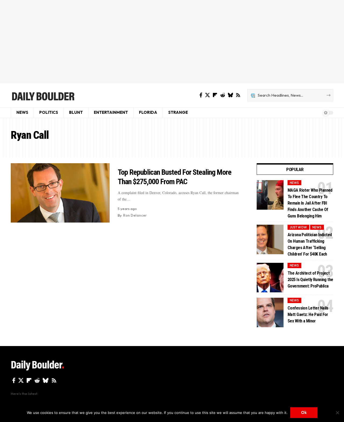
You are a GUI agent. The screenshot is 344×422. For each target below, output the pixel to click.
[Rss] (238, 95)
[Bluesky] (230, 95)
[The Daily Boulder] (43, 95)
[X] (207, 95)
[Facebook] (201, 95)
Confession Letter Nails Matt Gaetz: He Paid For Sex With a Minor (308, 314)
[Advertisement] (172, 41)
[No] (337, 412)
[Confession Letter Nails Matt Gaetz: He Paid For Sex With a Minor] (270, 312)
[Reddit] (222, 95)
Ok (304, 412)
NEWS (294, 183)
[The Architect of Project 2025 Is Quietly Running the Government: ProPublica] (270, 277)
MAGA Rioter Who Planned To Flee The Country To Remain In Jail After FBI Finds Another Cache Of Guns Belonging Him (310, 203)
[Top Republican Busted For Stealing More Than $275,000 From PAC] (60, 193)
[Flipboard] (215, 95)
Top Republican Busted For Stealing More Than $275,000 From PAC (174, 177)
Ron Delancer (135, 215)
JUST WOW (298, 227)
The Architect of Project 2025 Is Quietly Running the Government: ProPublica (310, 280)
